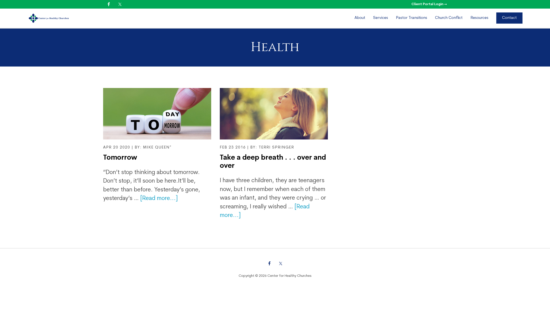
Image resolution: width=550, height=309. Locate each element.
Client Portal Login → (429, 4)
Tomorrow (120, 157)
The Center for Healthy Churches (64, 18)
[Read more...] (159, 198)
